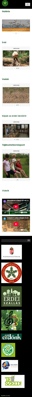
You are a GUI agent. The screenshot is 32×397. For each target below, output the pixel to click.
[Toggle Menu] (28, 241)
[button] (4, 26)
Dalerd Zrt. (8, 8)
